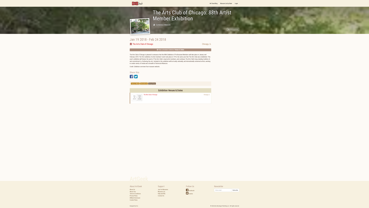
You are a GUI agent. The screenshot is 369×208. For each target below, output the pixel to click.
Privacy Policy (133, 196)
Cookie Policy (133, 200)
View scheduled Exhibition (171, 50)
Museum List (161, 191)
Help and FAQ (161, 194)
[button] (233, 29)
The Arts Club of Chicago (150, 94)
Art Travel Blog (213, 3)
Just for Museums (163, 189)
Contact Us (161, 196)
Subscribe (235, 190)
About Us (132, 189)
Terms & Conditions (135, 194)
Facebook (191, 190)
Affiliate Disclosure (135, 198)
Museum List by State (226, 3)
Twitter (190, 194)
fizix (137, 206)
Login (236, 3)
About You (133, 191)
